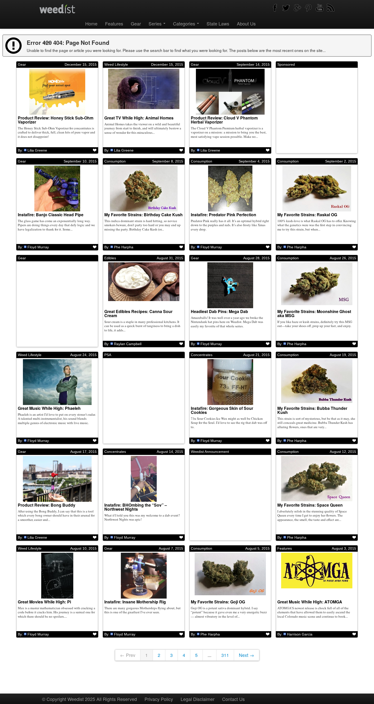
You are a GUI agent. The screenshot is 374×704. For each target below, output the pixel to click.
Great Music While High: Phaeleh (49, 408)
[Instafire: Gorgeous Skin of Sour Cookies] (230, 382)
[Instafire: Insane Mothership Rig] (143, 576)
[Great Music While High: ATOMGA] (316, 576)
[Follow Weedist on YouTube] (319, 8)
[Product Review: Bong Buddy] (57, 479)
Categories (184, 23)
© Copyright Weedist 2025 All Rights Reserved (89, 699)
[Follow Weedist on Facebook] (275, 8)
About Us (246, 23)
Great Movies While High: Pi (44, 602)
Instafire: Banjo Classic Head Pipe (50, 215)
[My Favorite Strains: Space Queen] (316, 479)
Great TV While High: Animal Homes (139, 118)
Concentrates (201, 355)
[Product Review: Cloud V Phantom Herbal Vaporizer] (230, 92)
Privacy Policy (159, 699)
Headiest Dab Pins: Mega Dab (219, 311)
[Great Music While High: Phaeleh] (57, 382)
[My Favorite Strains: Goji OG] (230, 576)
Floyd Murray (38, 247)
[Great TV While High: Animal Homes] (143, 92)
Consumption (115, 161)
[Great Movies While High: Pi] (57, 576)
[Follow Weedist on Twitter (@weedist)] (286, 8)
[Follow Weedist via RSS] (331, 8)
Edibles (110, 258)
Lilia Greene (37, 150)
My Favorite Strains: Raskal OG (307, 215)
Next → (246, 655)
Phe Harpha (123, 247)
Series (156, 23)
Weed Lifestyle (116, 64)
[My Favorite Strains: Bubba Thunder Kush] (316, 382)
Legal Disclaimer (197, 699)
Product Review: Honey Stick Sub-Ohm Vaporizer (55, 120)
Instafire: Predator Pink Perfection (223, 215)
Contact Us (233, 699)
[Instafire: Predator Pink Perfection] (230, 188)
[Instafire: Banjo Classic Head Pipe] (57, 188)
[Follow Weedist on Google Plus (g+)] (297, 8)
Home (91, 23)
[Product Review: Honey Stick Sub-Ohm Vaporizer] (57, 92)
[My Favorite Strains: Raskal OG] (316, 188)
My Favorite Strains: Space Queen (310, 505)
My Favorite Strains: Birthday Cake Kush (143, 215)
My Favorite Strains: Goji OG (218, 602)
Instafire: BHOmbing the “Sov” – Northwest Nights (135, 507)
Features (114, 23)
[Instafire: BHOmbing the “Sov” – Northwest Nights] (143, 479)
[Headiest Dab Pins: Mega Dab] (230, 285)
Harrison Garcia (299, 634)
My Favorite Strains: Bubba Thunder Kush (312, 410)
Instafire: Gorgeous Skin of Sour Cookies (222, 410)
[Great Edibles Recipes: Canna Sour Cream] (143, 285)
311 (225, 655)
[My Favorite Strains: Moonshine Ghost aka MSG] (316, 285)
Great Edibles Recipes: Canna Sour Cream (138, 313)
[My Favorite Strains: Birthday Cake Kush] (143, 188)
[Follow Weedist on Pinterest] (308, 8)
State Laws (218, 23)
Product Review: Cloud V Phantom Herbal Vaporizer (224, 120)
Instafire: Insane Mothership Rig (135, 602)
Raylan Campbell (127, 344)
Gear (136, 23)
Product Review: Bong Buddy (46, 505)
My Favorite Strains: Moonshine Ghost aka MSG (314, 313)
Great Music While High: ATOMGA (309, 602)
